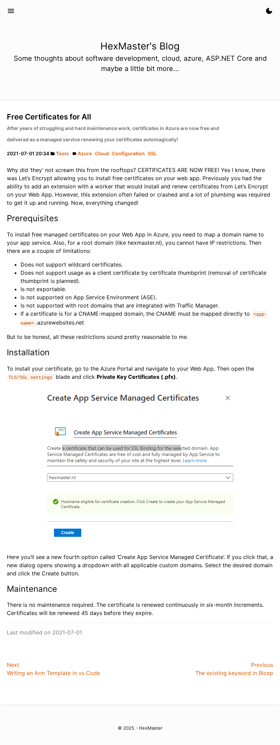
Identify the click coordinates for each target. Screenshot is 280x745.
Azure (85, 153)
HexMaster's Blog (51, 11)
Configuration (128, 153)
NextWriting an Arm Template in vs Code (53, 668)
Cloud (102, 153)
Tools (62, 153)
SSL (152, 153)
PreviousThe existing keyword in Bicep (234, 668)
